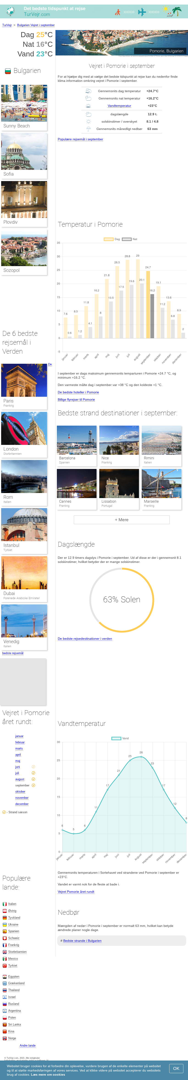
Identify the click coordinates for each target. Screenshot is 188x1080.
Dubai (9, 593)
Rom (8, 497)
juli (17, 773)
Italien (7, 502)
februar (20, 742)
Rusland (13, 1004)
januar (19, 736)
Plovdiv (10, 222)
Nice (105, 458)
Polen (12, 1017)
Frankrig (8, 405)
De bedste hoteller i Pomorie (78, 392)
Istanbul (11, 545)
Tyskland (14, 917)
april (18, 754)
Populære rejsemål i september (80, 139)
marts (19, 748)
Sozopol (11, 270)
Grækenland (16, 983)
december (21, 804)
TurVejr (7, 25)
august (19, 779)
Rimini (149, 458)
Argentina (14, 1010)
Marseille (151, 501)
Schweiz (13, 938)
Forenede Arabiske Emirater (21, 598)
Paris (8, 401)
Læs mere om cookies (48, 1074)
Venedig (11, 641)
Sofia (8, 174)
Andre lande (28, 1045)
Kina (11, 1031)
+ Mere (122, 519)
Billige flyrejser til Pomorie (76, 399)
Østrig (12, 910)
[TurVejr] (94, 18)
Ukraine (13, 924)
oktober (20, 791)
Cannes (65, 501)
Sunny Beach (16, 126)
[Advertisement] (121, 176)
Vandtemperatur (119, 105)
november (21, 797)
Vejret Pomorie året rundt (76, 891)
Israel (12, 997)
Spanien (13, 931)
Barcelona (67, 458)
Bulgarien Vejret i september (36, 25)
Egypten (13, 976)
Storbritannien (12, 453)
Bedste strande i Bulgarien (82, 940)
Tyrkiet (7, 550)
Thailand (13, 990)
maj (17, 761)
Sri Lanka (14, 1024)
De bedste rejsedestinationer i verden (85, 638)
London (11, 449)
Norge (12, 1038)
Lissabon (109, 501)
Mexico (13, 958)
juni (17, 767)
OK (176, 1068)
